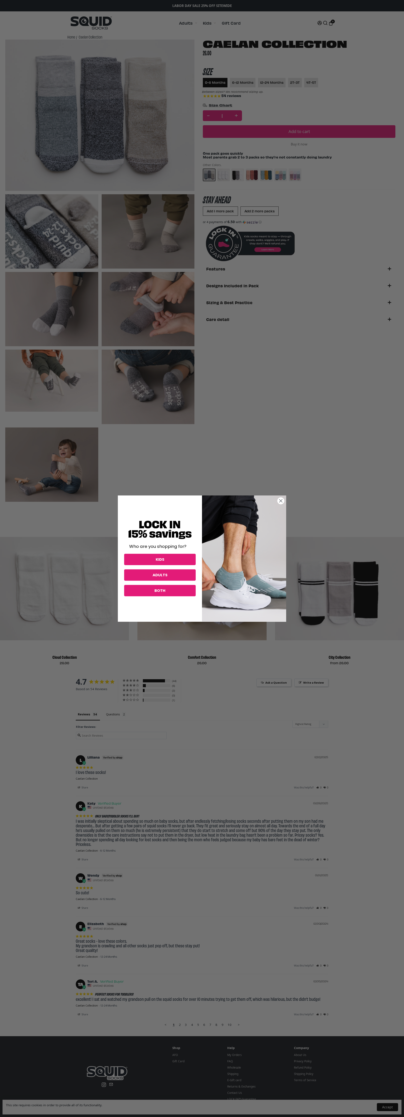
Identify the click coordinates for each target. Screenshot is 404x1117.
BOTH (159, 590)
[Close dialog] (280, 501)
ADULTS (160, 575)
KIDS (160, 559)
